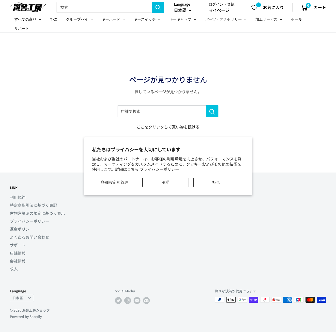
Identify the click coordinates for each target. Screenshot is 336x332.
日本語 (18, 297)
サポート (18, 245)
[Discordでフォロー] (146, 300)
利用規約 (18, 197)
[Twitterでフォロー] (118, 300)
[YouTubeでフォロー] (137, 300)
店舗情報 (18, 253)
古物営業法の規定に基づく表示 (37, 213)
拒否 (216, 182)
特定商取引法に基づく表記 (33, 205)
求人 (14, 269)
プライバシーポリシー (159, 169)
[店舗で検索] (212, 111)
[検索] (158, 7)
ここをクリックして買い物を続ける (168, 127)
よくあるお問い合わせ (29, 237)
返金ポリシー (21, 229)
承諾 (165, 182)
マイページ (219, 10)
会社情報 (18, 261)
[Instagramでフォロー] (127, 300)
